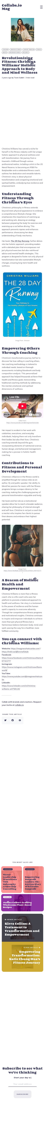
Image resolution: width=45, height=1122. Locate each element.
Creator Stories (16, 49)
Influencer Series (14, 52)
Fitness (38, 49)
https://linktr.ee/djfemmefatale (15, 651)
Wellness (26, 52)
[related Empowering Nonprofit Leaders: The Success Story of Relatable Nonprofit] (33, 879)
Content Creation (28, 49)
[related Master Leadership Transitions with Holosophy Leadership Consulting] (11, 879)
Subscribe (22, 1094)
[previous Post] (22, 957)
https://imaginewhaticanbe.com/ (25, 648)
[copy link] (19, 720)
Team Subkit (19, 78)
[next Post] (22, 928)
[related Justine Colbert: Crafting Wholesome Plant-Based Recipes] (22, 902)
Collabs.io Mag (12, 7)
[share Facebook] (12, 720)
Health (5, 52)
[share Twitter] (5, 720)
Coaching (5, 49)
